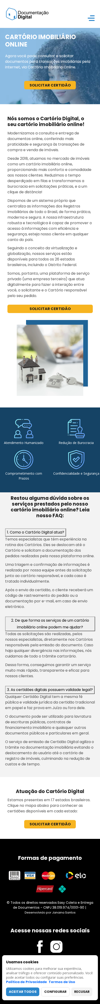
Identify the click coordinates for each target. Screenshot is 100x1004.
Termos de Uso (62, 982)
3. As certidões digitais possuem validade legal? (50, 689)
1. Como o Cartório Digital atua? (35, 532)
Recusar (82, 991)
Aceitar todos (23, 991)
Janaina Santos (64, 912)
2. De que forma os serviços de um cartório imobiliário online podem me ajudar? (50, 624)
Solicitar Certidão (50, 85)
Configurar (55, 991)
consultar (46, 56)
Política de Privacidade (26, 982)
